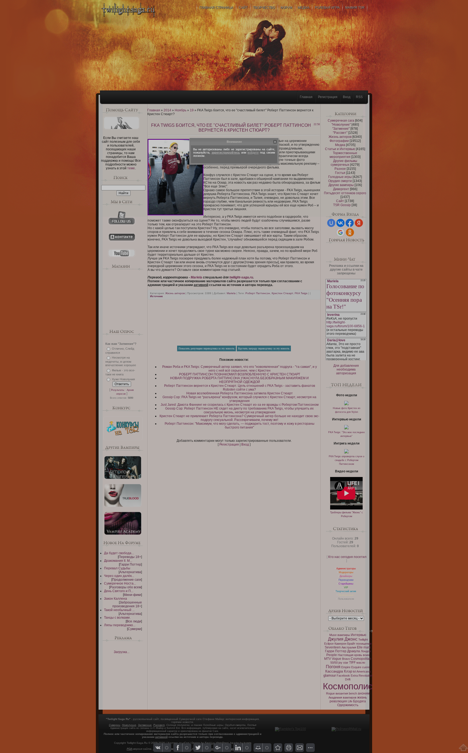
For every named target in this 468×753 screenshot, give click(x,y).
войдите (253, 152)
